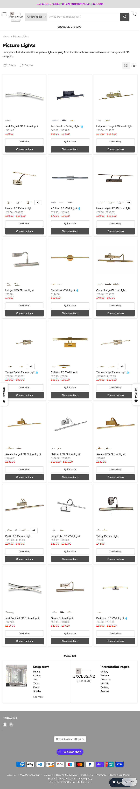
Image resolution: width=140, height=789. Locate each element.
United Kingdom (68, 739)
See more (38, 696)
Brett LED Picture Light (18, 536)
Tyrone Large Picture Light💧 (113, 372)
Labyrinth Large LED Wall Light (114, 126)
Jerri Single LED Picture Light (21, 126)
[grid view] (126, 65)
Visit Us (105, 683)
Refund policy (85, 778)
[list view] (133, 65)
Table (36, 683)
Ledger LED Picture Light (19, 290)
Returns (105, 691)
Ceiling (36, 675)
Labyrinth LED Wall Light (65, 536)
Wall (35, 679)
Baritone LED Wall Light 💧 (112, 618)
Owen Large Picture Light (111, 290)
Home (6, 36)
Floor (36, 687)
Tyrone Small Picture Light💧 (22, 372)
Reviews (105, 675)
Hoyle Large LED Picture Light (113, 208)
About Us (106, 679)
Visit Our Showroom (30, 775)
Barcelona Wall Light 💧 (65, 290)
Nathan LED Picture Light (65, 454)
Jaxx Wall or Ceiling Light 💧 (67, 126)
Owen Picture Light (62, 618)
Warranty (101, 775)
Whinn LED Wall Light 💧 (66, 208)
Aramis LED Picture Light (110, 454)
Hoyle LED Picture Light (18, 208)
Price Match (87, 775)
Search (51, 778)
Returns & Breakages (66, 775)
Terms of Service (66, 778)
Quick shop (24, 141)
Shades (37, 691)
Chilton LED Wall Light (64, 372)
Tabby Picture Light (107, 536)
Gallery (104, 671)
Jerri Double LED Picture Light (22, 618)
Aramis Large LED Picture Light (23, 454)
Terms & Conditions (119, 775)
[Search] (124, 17)
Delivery (105, 687)
